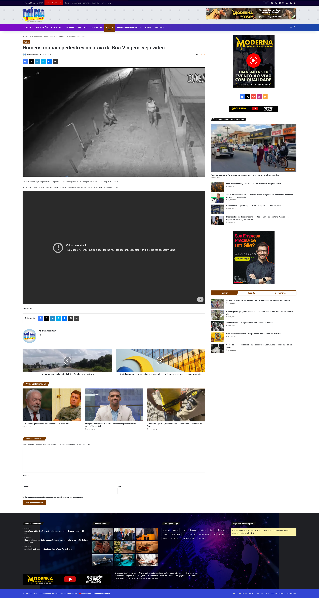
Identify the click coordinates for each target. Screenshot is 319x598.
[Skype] (43, 61)
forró (185, 534)
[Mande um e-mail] (40, 54)
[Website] (40, 334)
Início (26, 36)
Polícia (110, 27)
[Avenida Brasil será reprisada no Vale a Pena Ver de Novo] (217, 326)
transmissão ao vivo (188, 538)
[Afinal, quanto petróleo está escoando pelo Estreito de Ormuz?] (147, 547)
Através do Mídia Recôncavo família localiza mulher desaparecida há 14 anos (258, 300)
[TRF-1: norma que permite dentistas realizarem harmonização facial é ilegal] (124, 560)
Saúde (27, 27)
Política (82, 27)
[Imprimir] (76, 318)
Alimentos (166, 530)
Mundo (221, 534)
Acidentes (96, 27)
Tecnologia (174, 538)
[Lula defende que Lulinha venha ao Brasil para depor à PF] (52, 404)
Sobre (165, 538)
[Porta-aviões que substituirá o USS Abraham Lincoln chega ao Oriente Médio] (102, 560)
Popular (224, 293)
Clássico (193, 530)
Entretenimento (126, 27)
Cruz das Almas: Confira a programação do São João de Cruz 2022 (253, 334)
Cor (211, 530)
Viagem (201, 538)
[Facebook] (25, 61)
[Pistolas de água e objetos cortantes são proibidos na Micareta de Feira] (176, 404)
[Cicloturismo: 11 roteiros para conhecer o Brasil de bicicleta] (124, 547)
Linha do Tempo (203, 534)
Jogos (192, 534)
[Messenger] (49, 61)
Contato (158, 27)
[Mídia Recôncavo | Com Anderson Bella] (34, 14)
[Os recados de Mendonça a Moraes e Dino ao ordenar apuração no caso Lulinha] (102, 534)
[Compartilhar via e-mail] (55, 61)
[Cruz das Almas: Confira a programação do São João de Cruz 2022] (217, 337)
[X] (31, 61)
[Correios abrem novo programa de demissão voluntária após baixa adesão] (147, 534)
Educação (42, 27)
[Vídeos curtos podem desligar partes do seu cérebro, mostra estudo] (102, 547)
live (214, 534)
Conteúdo (202, 530)
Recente (251, 293)
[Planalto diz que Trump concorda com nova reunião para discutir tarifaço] (124, 534)
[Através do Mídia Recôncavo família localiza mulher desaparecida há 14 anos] (217, 304)
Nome (26, 476)
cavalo (184, 530)
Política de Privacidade (287, 594)
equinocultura (220, 530)
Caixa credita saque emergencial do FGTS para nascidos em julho (253, 206)
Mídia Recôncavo (33, 54)
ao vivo (175, 530)
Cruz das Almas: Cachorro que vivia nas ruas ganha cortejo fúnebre (245, 175)
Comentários (280, 293)
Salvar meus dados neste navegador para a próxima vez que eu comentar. (54, 497)
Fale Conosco (271, 594)
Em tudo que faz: (95, 594)
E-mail (26, 486)
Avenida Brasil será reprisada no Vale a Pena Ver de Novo (250, 323)
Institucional (259, 594)
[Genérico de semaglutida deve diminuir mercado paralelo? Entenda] (147, 560)
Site (119, 486)
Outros (144, 27)
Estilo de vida (175, 534)
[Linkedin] (37, 61)
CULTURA (70, 27)
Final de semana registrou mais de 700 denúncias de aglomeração (253, 184)
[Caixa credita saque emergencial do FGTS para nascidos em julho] (217, 209)
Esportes (56, 27)
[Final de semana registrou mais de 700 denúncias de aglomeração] (217, 187)
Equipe (165, 534)
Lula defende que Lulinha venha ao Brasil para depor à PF (46, 424)
